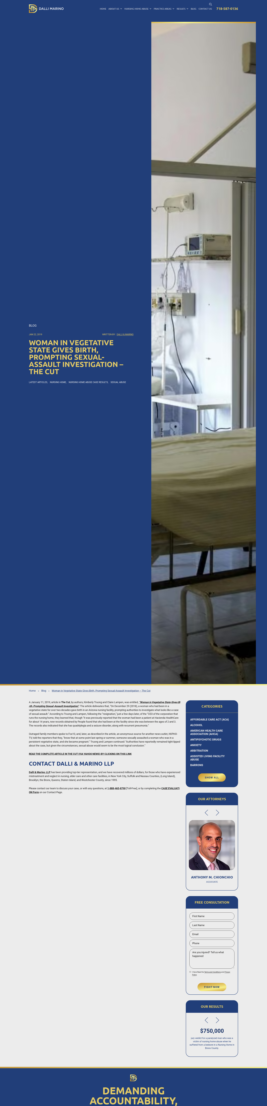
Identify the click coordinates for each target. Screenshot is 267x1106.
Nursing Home (58, 382)
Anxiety (196, 745)
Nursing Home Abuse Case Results (88, 382)
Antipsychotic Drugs (205, 739)
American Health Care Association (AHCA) (206, 732)
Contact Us (205, 9)
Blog (193, 9)
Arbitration (199, 750)
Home (103, 9)
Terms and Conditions (212, 972)
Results (181, 9)
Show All (212, 777)
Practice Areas (162, 9)
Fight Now (212, 987)
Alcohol (196, 725)
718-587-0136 (227, 9)
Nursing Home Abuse (136, 9)
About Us (113, 9)
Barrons (196, 765)
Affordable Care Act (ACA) (209, 719)
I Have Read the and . (211, 973)
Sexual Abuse (118, 382)
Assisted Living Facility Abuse (207, 758)
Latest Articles (38, 382)
